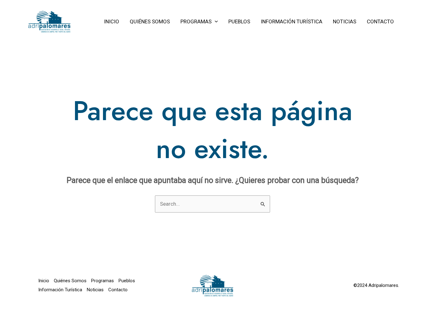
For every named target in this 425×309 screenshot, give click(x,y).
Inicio (43, 280)
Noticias (95, 290)
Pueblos (127, 280)
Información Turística (60, 290)
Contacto (118, 290)
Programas (102, 280)
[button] (215, 21)
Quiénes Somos (70, 280)
